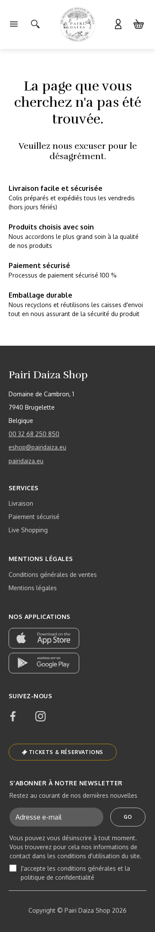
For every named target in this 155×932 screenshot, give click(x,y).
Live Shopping (28, 530)
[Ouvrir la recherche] (35, 24)
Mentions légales (33, 587)
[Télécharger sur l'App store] (44, 638)
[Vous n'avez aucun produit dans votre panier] (138, 24)
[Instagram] (40, 716)
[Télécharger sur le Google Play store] (44, 663)
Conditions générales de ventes (53, 574)
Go (128, 817)
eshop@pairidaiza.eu (37, 447)
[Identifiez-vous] (118, 24)
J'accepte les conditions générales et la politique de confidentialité (75, 873)
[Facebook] (12, 716)
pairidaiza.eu (26, 460)
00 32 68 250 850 (34, 433)
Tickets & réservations (66, 752)
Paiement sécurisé (34, 516)
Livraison (21, 503)
